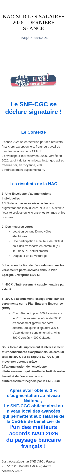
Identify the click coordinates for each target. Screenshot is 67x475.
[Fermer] (5, 5)
